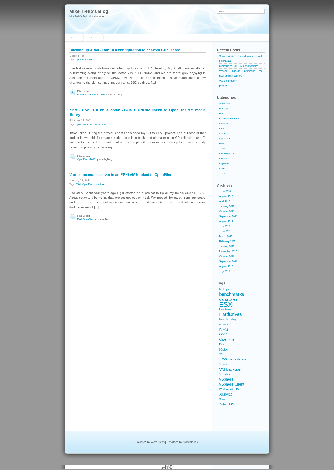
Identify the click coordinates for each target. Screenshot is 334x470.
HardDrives (230, 314)
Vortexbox (99, 184)
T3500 (222, 148)
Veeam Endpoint (228, 80)
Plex (221, 143)
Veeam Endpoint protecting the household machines (240, 73)
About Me (224, 103)
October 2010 (226, 256)
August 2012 (226, 221)
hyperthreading (227, 319)
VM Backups (230, 369)
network (223, 324)
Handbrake (225, 309)
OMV (222, 133)
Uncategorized (227, 153)
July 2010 (224, 271)
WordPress (158, 442)
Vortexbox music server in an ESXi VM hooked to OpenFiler (120, 175)
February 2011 (227, 241)
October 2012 (226, 211)
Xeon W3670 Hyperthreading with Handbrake (240, 58)
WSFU (223, 168)
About (92, 37)
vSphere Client (231, 384)
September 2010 (228, 261)
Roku (223, 349)
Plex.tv (223, 85)
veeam (223, 158)
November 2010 (228, 251)
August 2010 (226, 266)
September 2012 (228, 216)
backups (224, 289)
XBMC (90, 59)
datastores (228, 299)
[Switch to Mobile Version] (167, 468)
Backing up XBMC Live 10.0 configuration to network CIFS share (124, 50)
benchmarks (231, 294)
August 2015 (226, 196)
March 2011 (225, 236)
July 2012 (224, 226)
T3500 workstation (232, 359)
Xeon (222, 399)
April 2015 (224, 201)
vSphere (224, 163)
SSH (221, 354)
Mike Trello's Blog (88, 11)
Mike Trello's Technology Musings (86, 16)
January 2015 (226, 206)
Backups (81, 94)
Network (224, 123)
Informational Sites (229, 118)
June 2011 (225, 231)
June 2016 (225, 191)
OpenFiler (81, 59)
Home (73, 37)
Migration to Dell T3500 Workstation (238, 65)
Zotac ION (100, 124)
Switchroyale (191, 442)
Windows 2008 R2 (229, 389)
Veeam (223, 364)
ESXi (78, 184)
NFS (221, 128)
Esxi (79, 219)
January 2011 (226, 246)
